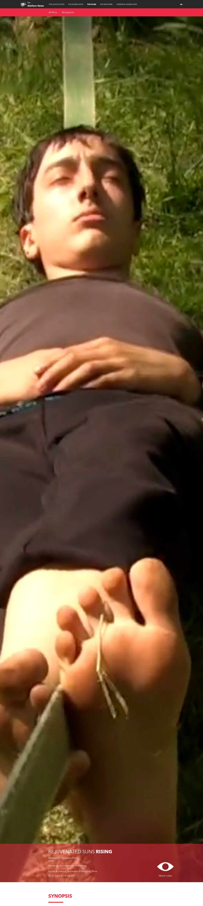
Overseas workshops (126, 4)
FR (181, 4)
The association (56, 4)
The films (91, 4)
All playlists (68, 12)
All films (53, 12)
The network (106, 4)
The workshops (75, 4)
